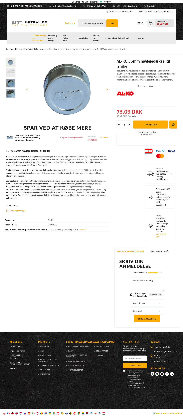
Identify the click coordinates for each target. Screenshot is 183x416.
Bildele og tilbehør (96, 38)
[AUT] (58, 413)
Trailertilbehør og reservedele (39, 38)
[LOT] (87, 413)
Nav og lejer (90, 49)
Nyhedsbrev (44, 374)
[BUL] (95, 413)
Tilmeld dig (127, 11)
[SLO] (66, 413)
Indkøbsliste (45, 355)
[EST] (91, 413)
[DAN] (37, 413)
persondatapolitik (138, 387)
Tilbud (126, 38)
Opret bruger (45, 347)
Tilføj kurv (150, 124)
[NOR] (46, 413)
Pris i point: (160, 189)
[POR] (79, 413)
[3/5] (153, 272)
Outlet (141, 38)
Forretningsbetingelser (78, 361)
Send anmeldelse (147, 318)
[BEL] (70, 413)
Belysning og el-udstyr (52, 38)
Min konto (44, 341)
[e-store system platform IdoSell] (168, 413)
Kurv (41, 351)
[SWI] (75, 413)
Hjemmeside (20, 49)
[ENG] (17, 413)
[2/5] (151, 272)
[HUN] (104, 413)
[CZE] (25, 413)
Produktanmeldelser (130, 251)
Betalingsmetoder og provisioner (76, 356)
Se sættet (104, 138)
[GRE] (100, 413)
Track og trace (18, 351)
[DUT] (21, 413)
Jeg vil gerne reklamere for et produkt (18, 356)
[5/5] (157, 272)
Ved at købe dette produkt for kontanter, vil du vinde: (163, 198)
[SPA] (29, 413)
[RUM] (41, 413)
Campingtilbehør (116, 38)
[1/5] (149, 272)
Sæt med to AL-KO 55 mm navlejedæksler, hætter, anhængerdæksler (28, 137)
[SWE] (62, 413)
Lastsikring (83, 38)
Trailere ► (70, 23)
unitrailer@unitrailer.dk (64, 6)
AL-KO (151, 86)
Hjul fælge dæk (65, 38)
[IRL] (54, 413)
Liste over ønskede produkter (47, 360)
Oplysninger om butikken (78, 347)
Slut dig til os (131, 341)
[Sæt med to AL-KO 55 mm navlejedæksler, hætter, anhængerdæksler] (10, 138)
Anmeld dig (135, 365)
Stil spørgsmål (160, 251)
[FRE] (8, 413)
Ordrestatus (17, 347)
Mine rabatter (45, 370)
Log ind (112, 11)
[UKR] (50, 413)
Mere (82, 229)
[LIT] (83, 413)
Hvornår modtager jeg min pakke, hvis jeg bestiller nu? (162, 174)
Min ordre (16, 341)
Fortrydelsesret (75, 370)
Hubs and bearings (17, 210)
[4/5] (155, 272)
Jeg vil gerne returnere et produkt (20, 363)
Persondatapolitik (75, 365)
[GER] (12, 413)
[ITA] (33, 413)
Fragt (70, 351)
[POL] (4, 413)
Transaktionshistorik (49, 365)
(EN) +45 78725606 (96, 6)
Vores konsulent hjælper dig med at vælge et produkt (162, 226)
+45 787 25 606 (161, 235)
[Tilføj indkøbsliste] (173, 125)
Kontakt (151, 6)
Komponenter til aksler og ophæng (68, 49)
